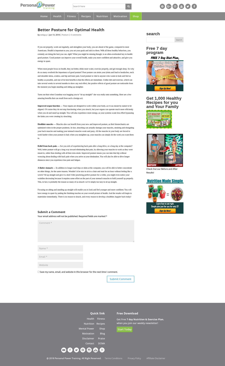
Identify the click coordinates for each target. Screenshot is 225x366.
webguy (43, 35)
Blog (102, 333)
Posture (65, 35)
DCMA (101, 343)
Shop (136, 16)
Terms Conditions (113, 358)
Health (57, 16)
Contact (90, 343)
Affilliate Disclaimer (155, 358)
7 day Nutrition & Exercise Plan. (145, 319)
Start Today (125, 329)
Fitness (71, 16)
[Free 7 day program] (164, 90)
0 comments (76, 35)
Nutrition (102, 16)
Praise (101, 338)
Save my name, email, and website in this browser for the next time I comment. (79, 271)
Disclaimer (88, 338)
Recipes (86, 16)
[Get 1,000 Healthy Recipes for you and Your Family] (159, 127)
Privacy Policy (134, 358)
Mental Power (86, 328)
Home (44, 16)
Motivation (120, 16)
